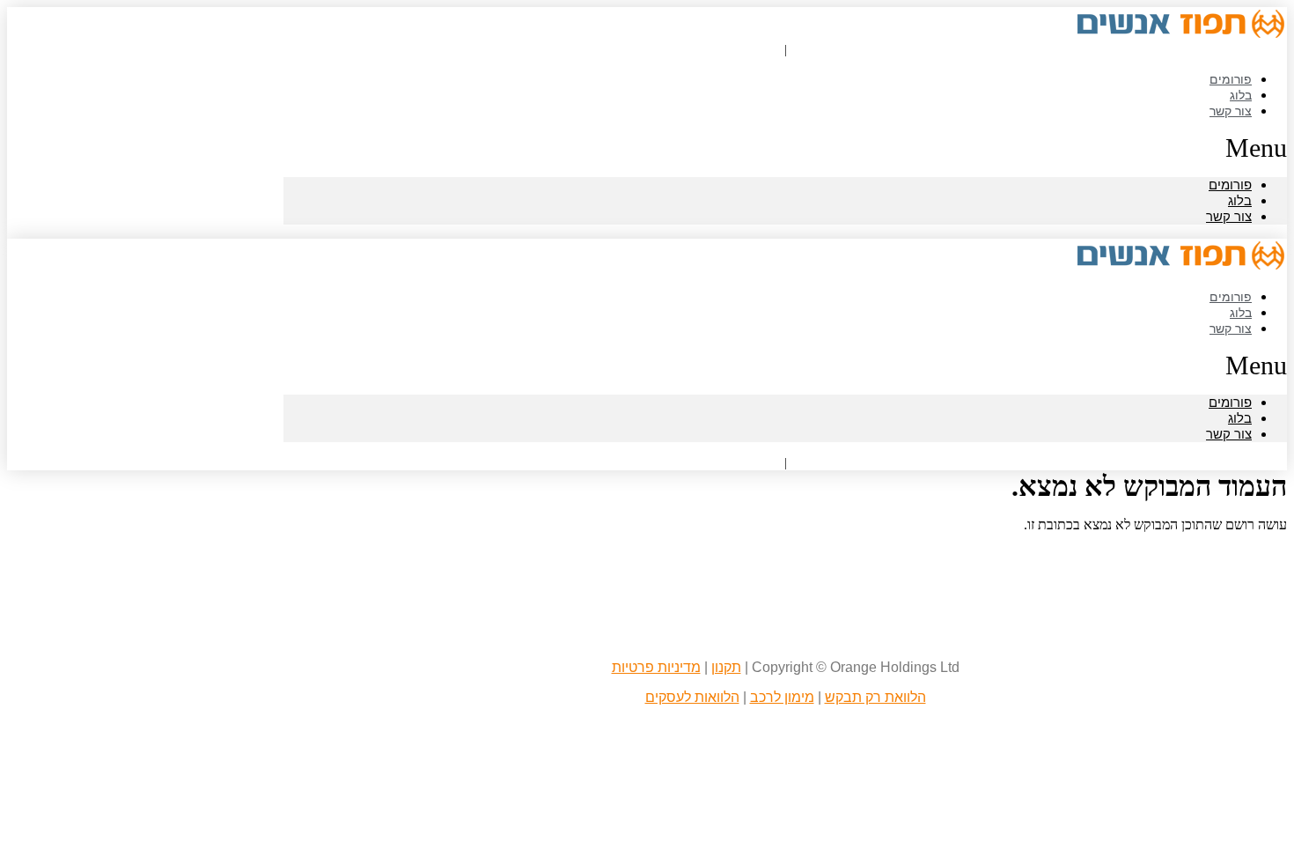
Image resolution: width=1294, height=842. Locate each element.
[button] (785, 148)
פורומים (1230, 184)
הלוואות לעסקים (692, 697)
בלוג (1240, 200)
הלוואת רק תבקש (875, 697)
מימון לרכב (782, 697)
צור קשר (1230, 110)
